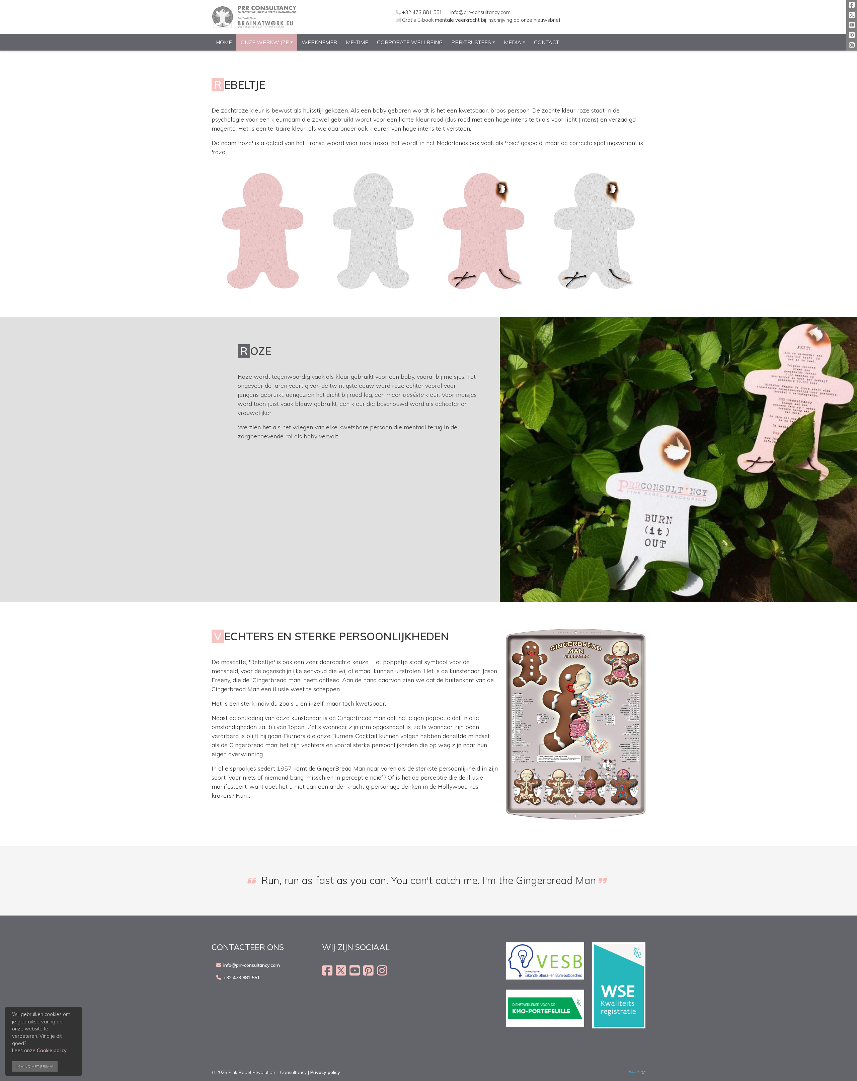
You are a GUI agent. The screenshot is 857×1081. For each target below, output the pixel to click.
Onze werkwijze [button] (265, 42)
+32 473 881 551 (422, 12)
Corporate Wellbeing (410, 42)
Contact (546, 42)
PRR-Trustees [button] (471, 42)
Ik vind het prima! (34, 1066)
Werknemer (319, 42)
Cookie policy (52, 1051)
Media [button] (512, 42)
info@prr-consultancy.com (480, 12)
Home (224, 42)
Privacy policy (325, 1072)
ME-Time (357, 42)
